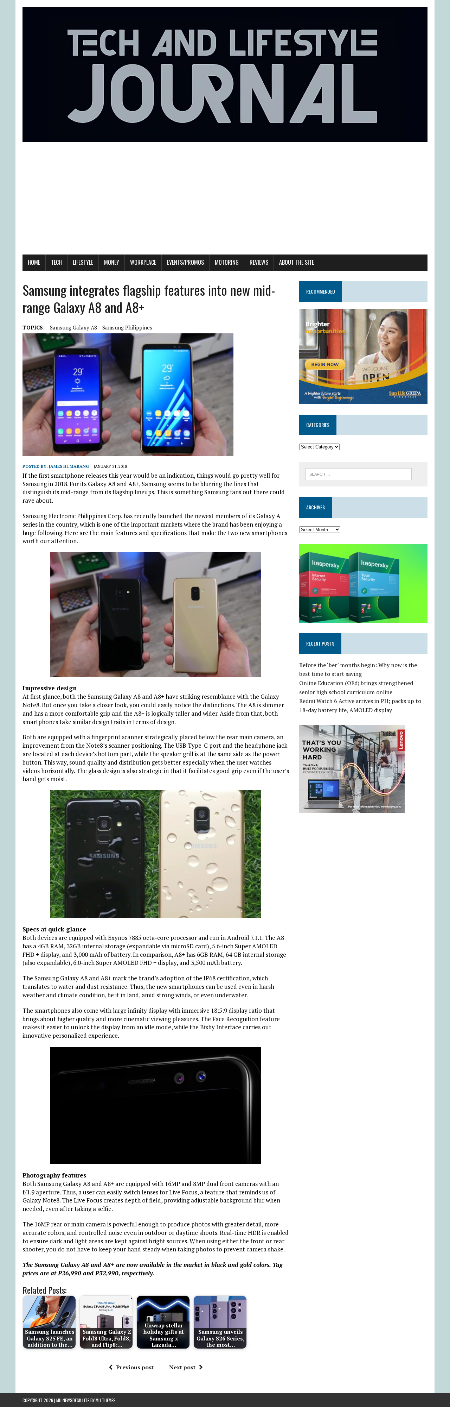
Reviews (259, 262)
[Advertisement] (225, 201)
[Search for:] (359, 473)
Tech (56, 262)
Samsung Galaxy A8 (73, 327)
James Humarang (69, 466)
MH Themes (106, 1400)
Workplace (143, 262)
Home (34, 262)
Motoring (227, 262)
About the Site (296, 262)
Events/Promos (185, 262)
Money (111, 262)
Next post (182, 1367)
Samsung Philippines (127, 327)
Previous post (135, 1367)
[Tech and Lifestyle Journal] (225, 74)
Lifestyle (83, 262)
